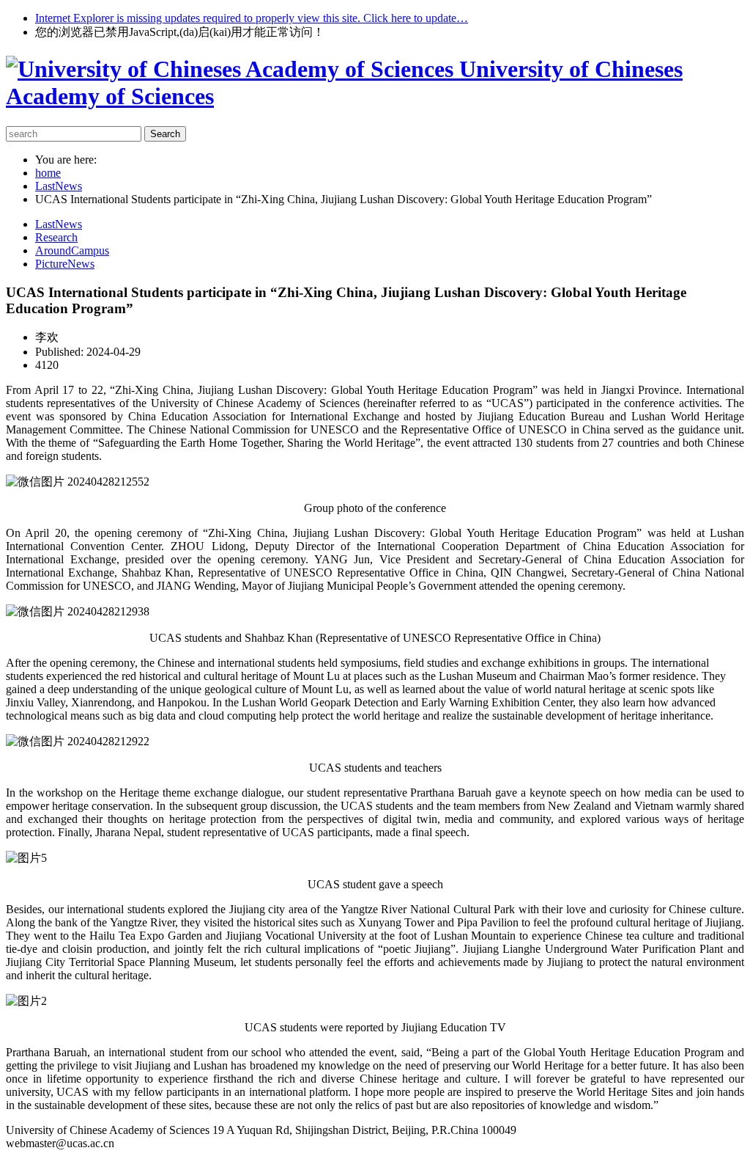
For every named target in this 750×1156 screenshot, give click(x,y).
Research (56, 237)
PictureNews (64, 263)
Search (165, 133)
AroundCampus (72, 250)
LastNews (58, 224)
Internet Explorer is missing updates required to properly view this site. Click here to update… (251, 18)
